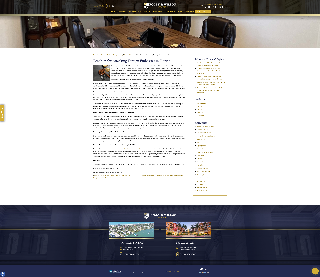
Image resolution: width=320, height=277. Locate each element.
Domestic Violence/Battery (206, 136)
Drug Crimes (201, 139)
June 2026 (200, 109)
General (199, 159)
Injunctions (200, 165)
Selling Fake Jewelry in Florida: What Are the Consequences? (162, 175)
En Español (201, 12)
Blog (180, 12)
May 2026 (200, 113)
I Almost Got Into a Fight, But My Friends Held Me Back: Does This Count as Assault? (210, 71)
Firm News (200, 155)
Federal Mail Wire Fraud (205, 152)
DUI (198, 142)
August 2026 (201, 103)
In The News (171, 12)
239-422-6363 (188, 254)
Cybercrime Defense (204, 133)
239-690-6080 (216, 7)
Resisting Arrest (202, 178)
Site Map (176, 271)
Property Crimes (202, 175)
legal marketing (135, 272)
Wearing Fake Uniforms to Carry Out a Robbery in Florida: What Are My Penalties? (210, 90)
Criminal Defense (130, 55)
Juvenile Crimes (202, 168)
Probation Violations (204, 172)
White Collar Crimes (204, 191)
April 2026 (200, 116)
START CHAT (307, 260)
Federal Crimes (202, 149)
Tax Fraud (200, 184)
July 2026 (200, 106)
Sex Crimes (201, 181)
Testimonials (158, 12)
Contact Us (189, 12)
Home (113, 12)
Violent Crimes (202, 188)
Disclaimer (169, 271)
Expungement (201, 146)
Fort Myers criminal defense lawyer (136, 149)
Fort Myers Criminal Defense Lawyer (105, 55)
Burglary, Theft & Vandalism (206, 126)
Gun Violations (202, 162)
